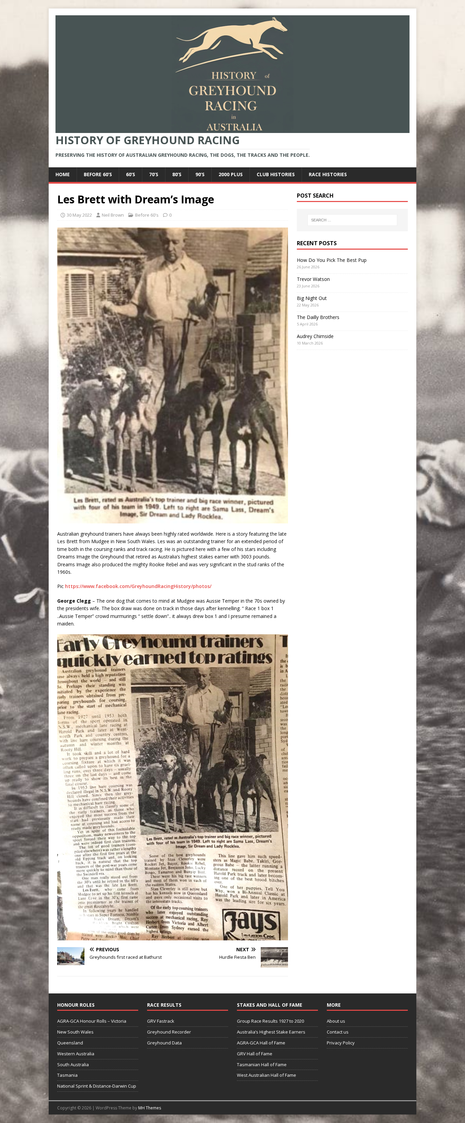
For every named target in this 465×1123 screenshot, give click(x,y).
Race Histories (328, 174)
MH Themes (149, 1108)
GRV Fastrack (160, 1021)
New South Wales (75, 1032)
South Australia (73, 1064)
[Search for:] (352, 220)
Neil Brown (113, 215)
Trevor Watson (313, 279)
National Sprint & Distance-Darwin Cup (96, 1086)
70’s (153, 174)
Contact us (338, 1032)
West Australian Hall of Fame (266, 1075)
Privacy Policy (341, 1043)
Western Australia (75, 1054)
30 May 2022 (79, 215)
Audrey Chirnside (315, 336)
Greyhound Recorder (169, 1032)
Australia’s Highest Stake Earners (271, 1032)
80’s (176, 174)
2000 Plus (231, 174)
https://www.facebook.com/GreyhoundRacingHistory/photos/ (138, 586)
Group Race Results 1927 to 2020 (270, 1021)
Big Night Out (312, 298)
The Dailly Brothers (318, 317)
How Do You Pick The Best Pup (332, 260)
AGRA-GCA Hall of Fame (261, 1043)
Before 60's (147, 215)
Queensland (70, 1043)
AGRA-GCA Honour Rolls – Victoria (91, 1021)
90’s (200, 174)
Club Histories (276, 174)
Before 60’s (98, 174)
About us (336, 1021)
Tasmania (67, 1075)
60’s (130, 174)
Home (62, 174)
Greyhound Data (164, 1043)
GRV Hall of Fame (254, 1054)
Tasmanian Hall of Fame (262, 1064)
